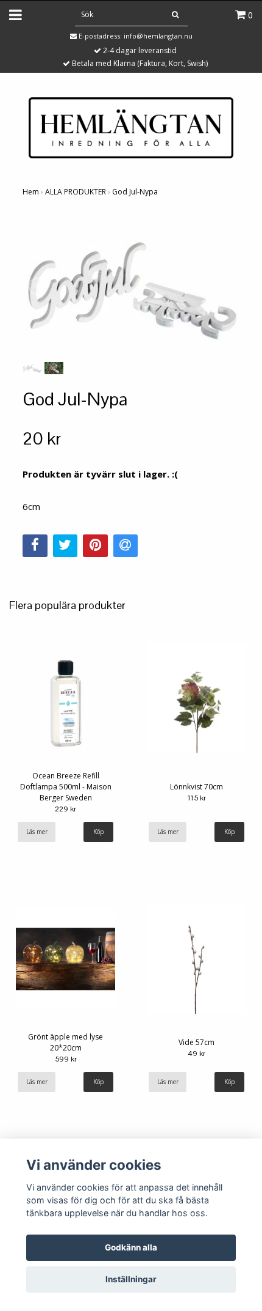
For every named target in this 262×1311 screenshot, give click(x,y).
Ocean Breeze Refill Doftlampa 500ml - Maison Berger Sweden (66, 786)
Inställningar (131, 1279)
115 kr (197, 798)
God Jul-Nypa (135, 191)
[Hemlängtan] (131, 126)
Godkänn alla (131, 1247)
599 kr (66, 1059)
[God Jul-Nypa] (131, 286)
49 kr (196, 1053)
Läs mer (37, 831)
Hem (31, 191)
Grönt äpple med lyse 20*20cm (65, 1042)
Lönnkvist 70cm (196, 786)
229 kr (65, 809)
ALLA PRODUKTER (75, 191)
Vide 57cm (196, 1042)
